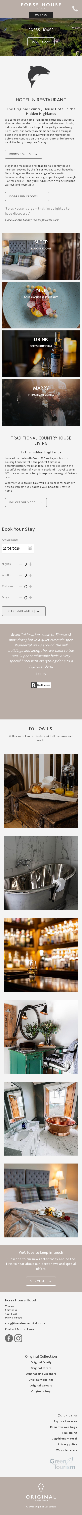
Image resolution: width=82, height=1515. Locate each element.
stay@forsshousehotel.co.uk (25, 1323)
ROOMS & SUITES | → (23, 154)
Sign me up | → (41, 1281)
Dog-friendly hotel (64, 1439)
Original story (41, 1391)
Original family (41, 1362)
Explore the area (65, 1421)
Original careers (41, 1385)
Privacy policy (67, 1444)
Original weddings (40, 1380)
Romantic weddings (63, 1427)
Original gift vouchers (41, 1374)
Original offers (41, 1368)
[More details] (41, 791)
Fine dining (69, 1433)
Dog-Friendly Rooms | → (27, 196)
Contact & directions (19, 1329)
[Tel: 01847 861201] (75, 11)
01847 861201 (14, 1318)
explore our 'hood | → (26, 502)
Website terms (66, 1450)
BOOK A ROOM (41, 42)
